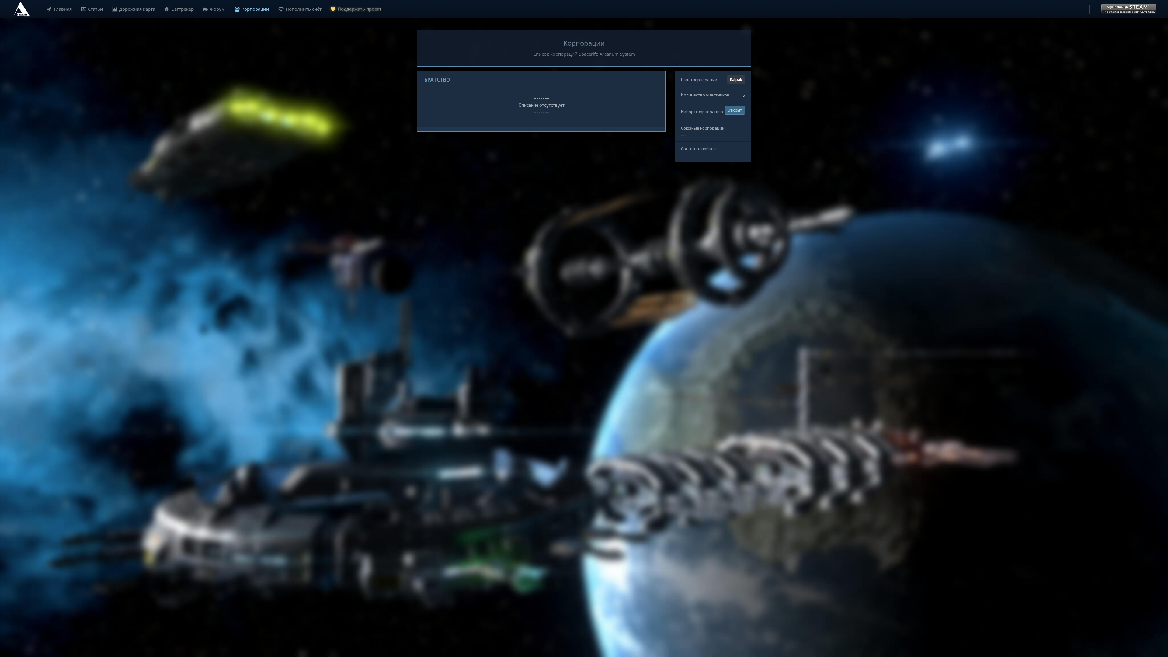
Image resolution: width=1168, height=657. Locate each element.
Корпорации (255, 9)
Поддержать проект (359, 9)
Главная (63, 9)
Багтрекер (183, 9)
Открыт (735, 110)
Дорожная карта (137, 9)
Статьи (95, 9)
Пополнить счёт (304, 9)
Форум (217, 9)
